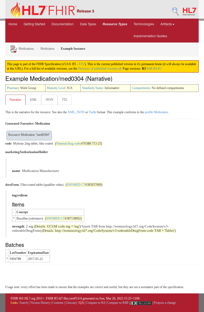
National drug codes (68, 143)
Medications (26, 48)
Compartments (141, 88)
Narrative (15, 100)
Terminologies (144, 24)
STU (82, 64)
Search (23, 303)
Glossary (71, 303)
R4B (149, 68)
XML (33, 100)
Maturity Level (56, 88)
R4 (155, 68)
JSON (49, 100)
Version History (40, 303)
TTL (64, 100)
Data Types (88, 24)
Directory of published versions (98, 68)
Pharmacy (13, 88)
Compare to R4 (95, 303)
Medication (47, 48)
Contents (57, 303)
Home (12, 24)
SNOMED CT (76, 185)
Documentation (63, 24)
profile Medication (156, 112)
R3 (160, 68)
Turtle (92, 112)
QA (81, 303)
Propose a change (165, 303)
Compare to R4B (117, 303)
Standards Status (92, 88)
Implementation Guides (150, 35)
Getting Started (34, 24)
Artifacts (166, 24)
